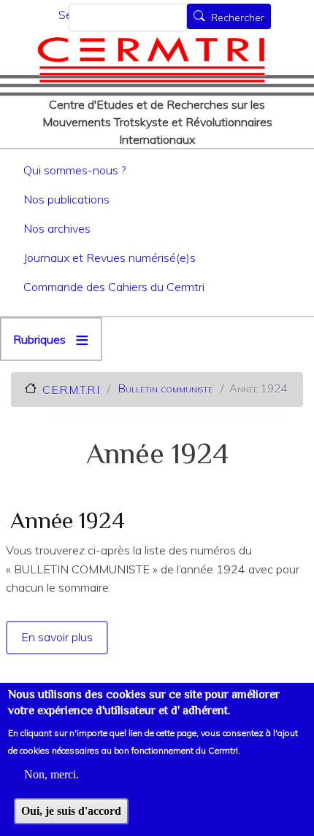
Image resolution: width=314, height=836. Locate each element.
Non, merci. (51, 774)
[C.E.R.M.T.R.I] (151, 59)
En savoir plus (58, 637)
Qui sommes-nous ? (74, 170)
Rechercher (237, 17)
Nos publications (66, 199)
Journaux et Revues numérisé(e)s (109, 257)
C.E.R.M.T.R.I (70, 389)
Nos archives (57, 228)
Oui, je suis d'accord (71, 811)
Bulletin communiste (165, 388)
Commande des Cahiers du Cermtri (113, 286)
